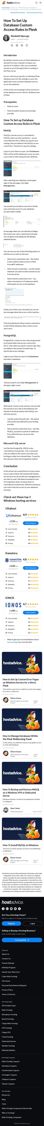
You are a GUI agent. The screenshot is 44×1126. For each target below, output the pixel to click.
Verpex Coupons (8, 1084)
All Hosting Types (9, 1005)
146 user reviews (30, 562)
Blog (4, 1099)
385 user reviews (30, 607)
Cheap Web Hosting (10, 1023)
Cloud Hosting (7, 1037)
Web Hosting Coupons (11, 1061)
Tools (4, 1104)
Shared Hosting (8, 1019)
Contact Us (6, 958)
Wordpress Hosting (9, 1014)
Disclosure (6, 981)
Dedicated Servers (9, 1041)
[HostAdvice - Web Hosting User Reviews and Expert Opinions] (11, 2)
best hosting (12, 642)
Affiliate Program (8, 967)
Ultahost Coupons (9, 1079)
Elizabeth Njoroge (20, 36)
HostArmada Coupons (10, 1070)
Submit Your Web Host (11, 972)
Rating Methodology (18, 12)
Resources (6, 1095)
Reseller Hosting (8, 1046)
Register (11, 923)
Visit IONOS (30, 613)
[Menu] (40, 2)
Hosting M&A (20, 940)
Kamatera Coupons (9, 1066)
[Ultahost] (13, 515)
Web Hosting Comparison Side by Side (17, 1108)
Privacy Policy (7, 990)
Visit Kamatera (31, 568)
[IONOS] (13, 605)
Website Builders (8, 1050)
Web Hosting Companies (11, 1117)
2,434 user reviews (31, 517)
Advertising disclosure (34, 12)
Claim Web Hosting (9, 976)
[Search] (36, 2)
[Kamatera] (13, 560)
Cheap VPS (6, 1032)
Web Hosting (7, 1010)
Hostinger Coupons (9, 1075)
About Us (5, 954)
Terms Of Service (8, 994)
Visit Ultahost (30, 523)
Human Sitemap (8, 963)
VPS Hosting (7, 1028)
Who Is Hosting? (8, 1113)
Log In (32, 923)
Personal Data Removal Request (14, 985)
